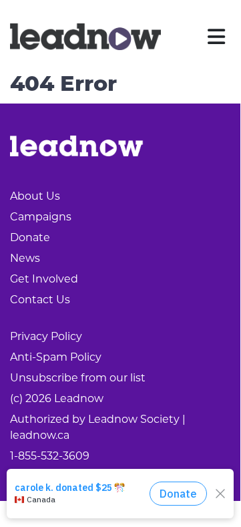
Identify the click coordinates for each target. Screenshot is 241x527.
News (25, 258)
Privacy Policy (46, 336)
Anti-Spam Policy (55, 357)
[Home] (85, 36)
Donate (30, 237)
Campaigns (40, 216)
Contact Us (40, 299)
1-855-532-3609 (49, 456)
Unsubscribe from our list (78, 377)
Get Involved (44, 279)
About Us (35, 196)
